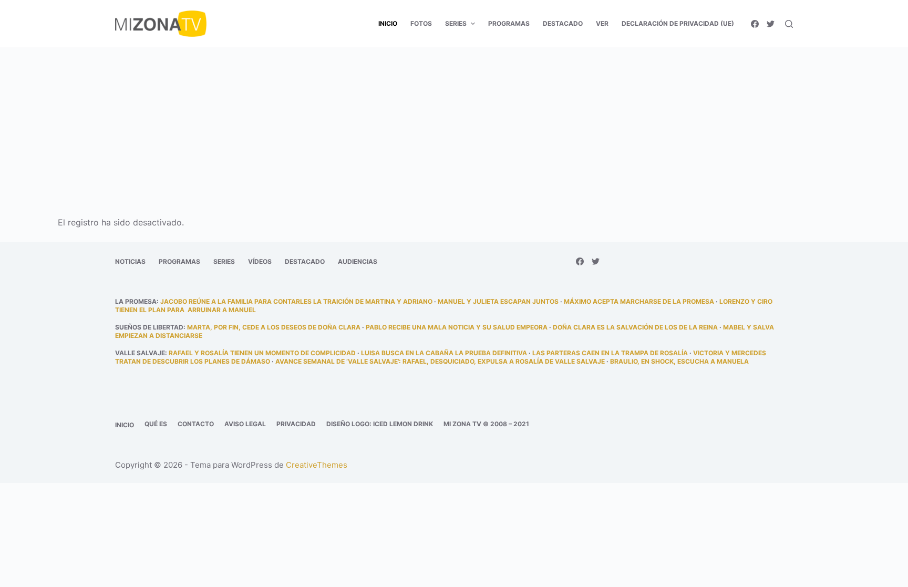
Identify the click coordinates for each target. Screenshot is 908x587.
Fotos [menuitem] (421, 23)
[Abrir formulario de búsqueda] (789, 24)
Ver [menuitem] (602, 23)
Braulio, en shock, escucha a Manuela (679, 361)
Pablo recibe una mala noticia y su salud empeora (457, 327)
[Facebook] (755, 24)
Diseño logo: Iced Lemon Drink (379, 424)
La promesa (136, 301)
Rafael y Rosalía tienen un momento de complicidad (262, 353)
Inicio (124, 425)
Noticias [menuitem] (130, 261)
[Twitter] (771, 24)
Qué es (156, 424)
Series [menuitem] (456, 23)
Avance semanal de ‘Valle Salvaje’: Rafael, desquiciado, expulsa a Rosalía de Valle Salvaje (440, 361)
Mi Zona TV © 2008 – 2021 (486, 424)
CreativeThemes (316, 465)
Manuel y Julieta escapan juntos (498, 301)
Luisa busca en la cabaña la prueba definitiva (444, 353)
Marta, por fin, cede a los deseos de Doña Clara (273, 327)
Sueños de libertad (149, 327)
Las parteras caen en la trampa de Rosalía (610, 353)
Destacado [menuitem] (563, 23)
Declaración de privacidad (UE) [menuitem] (678, 23)
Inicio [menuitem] (387, 23)
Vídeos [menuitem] (260, 261)
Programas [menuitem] (509, 23)
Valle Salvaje (140, 353)
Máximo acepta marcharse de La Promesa (639, 301)
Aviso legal (245, 424)
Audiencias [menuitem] (357, 261)
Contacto (196, 424)
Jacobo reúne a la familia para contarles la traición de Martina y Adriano (296, 301)
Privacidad (296, 424)
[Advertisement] (454, 125)
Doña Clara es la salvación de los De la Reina (635, 327)
